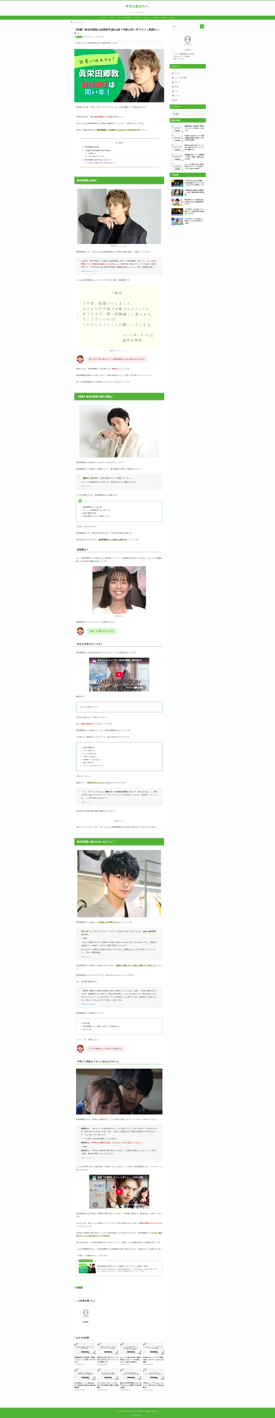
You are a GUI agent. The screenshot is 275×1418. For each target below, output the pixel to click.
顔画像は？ (92, 153)
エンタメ (79, 37)
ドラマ (176, 91)
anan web (88, 1158)
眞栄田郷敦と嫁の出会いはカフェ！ (98, 160)
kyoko (85, 1322)
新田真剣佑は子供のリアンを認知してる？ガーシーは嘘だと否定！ (123, 1266)
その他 (176, 86)
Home (154, 1411)
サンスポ (88, 802)
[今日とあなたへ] (137, 6)
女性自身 (88, 486)
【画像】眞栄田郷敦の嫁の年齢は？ (98, 150)
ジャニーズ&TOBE (180, 78)
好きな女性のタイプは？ (97, 156)
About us (140, 1411)
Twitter (123, 821)
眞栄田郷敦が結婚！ (92, 147)
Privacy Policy (130, 1411)
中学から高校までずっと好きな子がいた (102, 163)
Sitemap (121, 1411)
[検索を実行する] (202, 26)
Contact (147, 1411)
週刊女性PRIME (90, 1004)
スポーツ (177, 82)
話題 (175, 100)
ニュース (177, 95)
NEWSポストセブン (91, 271)
